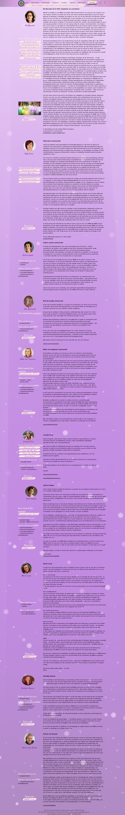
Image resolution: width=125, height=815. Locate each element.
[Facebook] (105, 2)
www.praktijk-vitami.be (50, 424)
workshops (37, 64)
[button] (92, 2)
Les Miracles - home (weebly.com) (54, 132)
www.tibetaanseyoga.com (51, 478)
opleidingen (37, 38)
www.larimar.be (48, 238)
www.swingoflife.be (49, 805)
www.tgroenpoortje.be (50, 474)
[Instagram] (100, 2)
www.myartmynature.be (51, 343)
